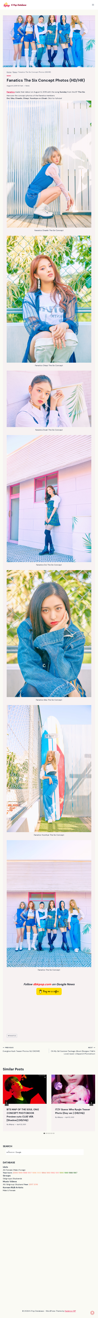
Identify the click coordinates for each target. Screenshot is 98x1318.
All (4, 1170)
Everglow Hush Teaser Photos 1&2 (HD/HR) (21, 1049)
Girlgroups (7, 1178)
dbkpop (11, 1124)
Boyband (19, 1184)
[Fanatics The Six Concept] (49, 903)
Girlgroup (10, 1184)
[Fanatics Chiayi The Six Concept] (49, 299)
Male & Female (9, 1190)
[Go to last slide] (7, 1103)
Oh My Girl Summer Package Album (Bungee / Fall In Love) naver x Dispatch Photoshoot (73, 1051)
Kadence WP (70, 1311)
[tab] (44, 1133)
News (9, 76)
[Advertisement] (49, 1014)
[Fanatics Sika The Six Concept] (49, 633)
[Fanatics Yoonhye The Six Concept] (49, 768)
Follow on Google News (49, 984)
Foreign (22, 1170)
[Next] (91, 1103)
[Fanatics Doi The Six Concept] (49, 498)
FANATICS (12, 1036)
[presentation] (25, 1089)
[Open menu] (93, 5)
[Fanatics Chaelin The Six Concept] (49, 164)
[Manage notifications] (92, 1313)
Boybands (17, 1178)
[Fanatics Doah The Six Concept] (49, 399)
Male (16, 1170)
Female (9, 1170)
